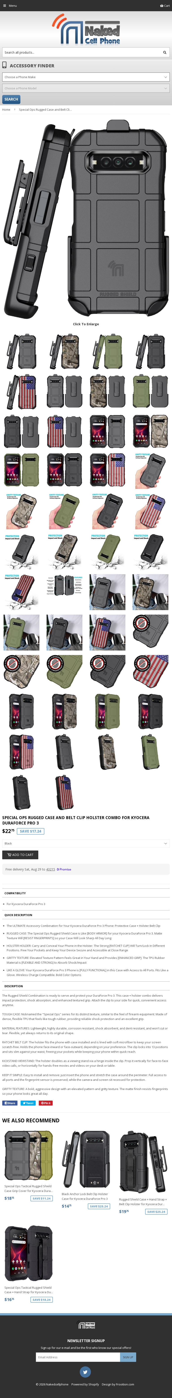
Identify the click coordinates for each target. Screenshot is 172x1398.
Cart (166, 6)
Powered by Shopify (85, 1384)
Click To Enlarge (86, 324)
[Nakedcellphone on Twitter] (85, 1371)
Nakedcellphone (57, 1384)
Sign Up (128, 1357)
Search (11, 99)
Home (6, 110)
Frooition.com (125, 1384)
